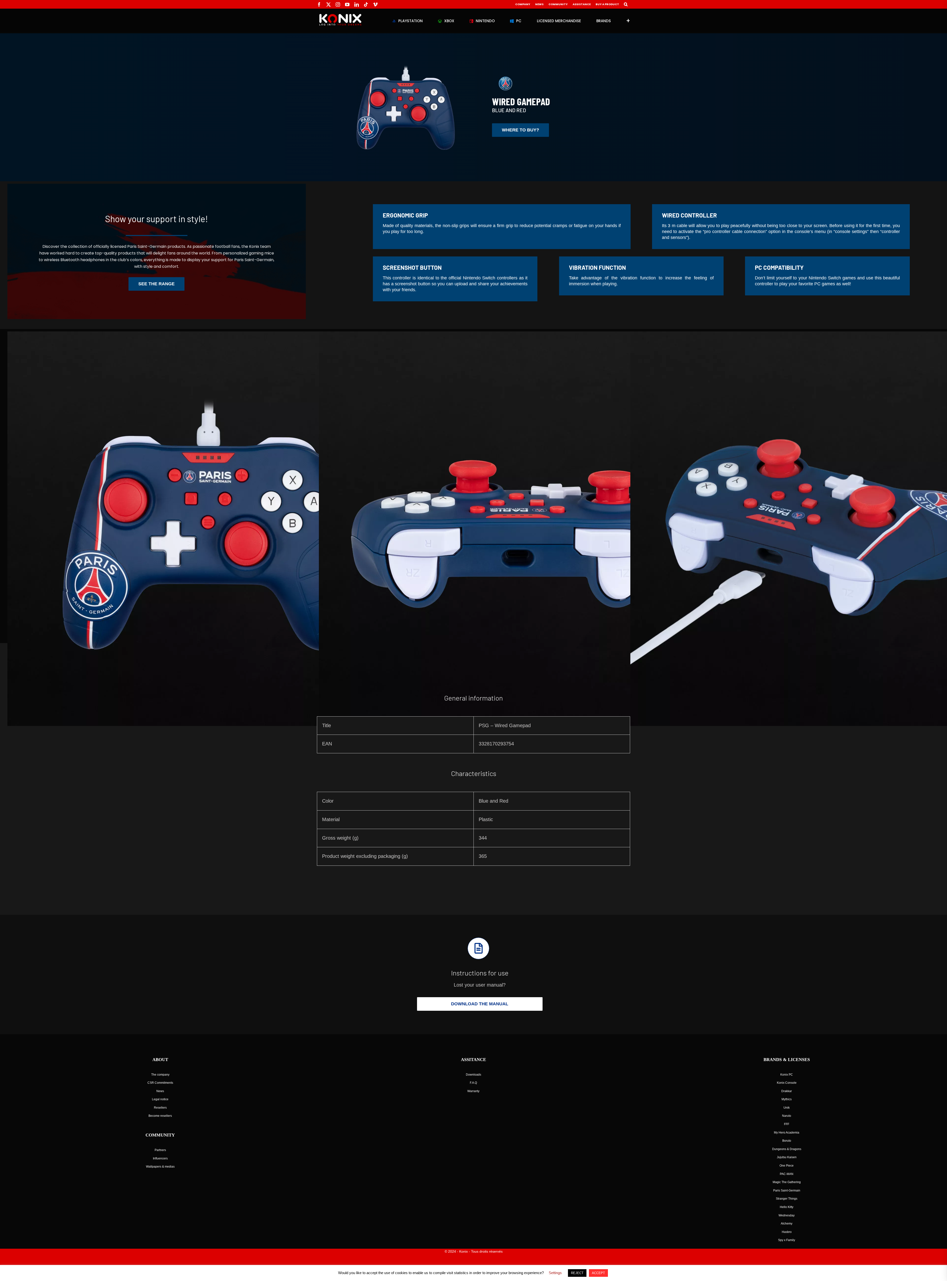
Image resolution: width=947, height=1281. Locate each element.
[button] (625, 4)
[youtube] (347, 4)
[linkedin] (356, 4)
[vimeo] (375, 4)
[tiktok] (366, 4)
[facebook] (319, 4)
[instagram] (338, 4)
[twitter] (328, 4)
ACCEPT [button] (598, 1273)
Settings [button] (555, 1273)
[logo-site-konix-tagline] (340, 16)
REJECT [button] (577, 1273)
